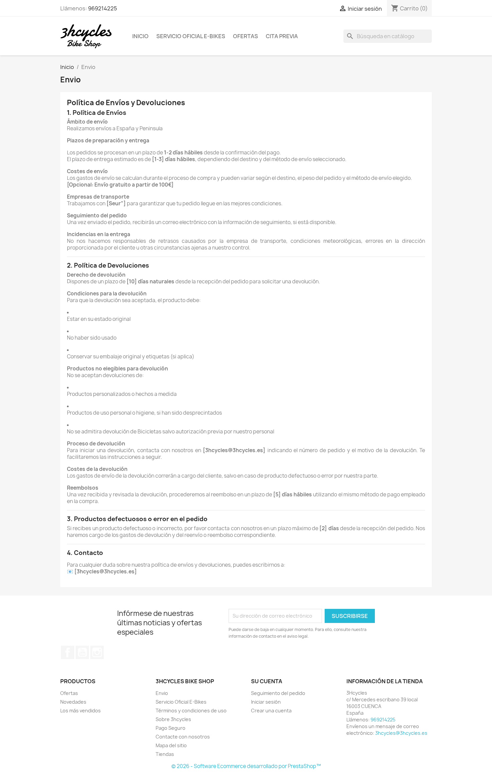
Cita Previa (282, 36)
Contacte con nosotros (183, 736)
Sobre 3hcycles (173, 719)
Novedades (73, 702)
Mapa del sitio (171, 745)
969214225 (102, 8)
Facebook (67, 652)
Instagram (97, 652)
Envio (162, 693)
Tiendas (165, 754)
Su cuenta (266, 681)
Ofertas (245, 36)
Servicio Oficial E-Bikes (190, 36)
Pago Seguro (170, 728)
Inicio (140, 36)
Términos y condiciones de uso (191, 710)
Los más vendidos (80, 710)
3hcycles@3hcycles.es (401, 733)
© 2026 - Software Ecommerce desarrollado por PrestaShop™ (246, 766)
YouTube (82, 652)
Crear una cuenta (271, 710)
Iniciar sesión (266, 702)
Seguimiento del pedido (278, 693)
